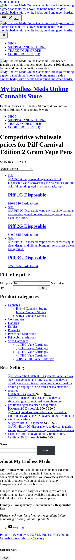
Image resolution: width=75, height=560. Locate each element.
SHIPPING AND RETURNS (27, 47)
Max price (57, 283)
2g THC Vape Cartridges (32, 348)
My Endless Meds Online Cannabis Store (34, 92)
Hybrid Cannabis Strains (31, 308)
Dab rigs (13, 323)
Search (4, 444)
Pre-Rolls (14, 330)
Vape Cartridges (18, 341)
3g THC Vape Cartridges (32, 352)
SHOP (12, 43)
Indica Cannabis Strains (31, 312)
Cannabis (14, 305)
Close (5, 557)
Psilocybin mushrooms (22, 337)
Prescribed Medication (22, 333)
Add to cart (31, 203)
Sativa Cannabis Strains (31, 315)
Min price (6, 283)
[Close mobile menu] (4, 35)
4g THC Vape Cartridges (32, 355)
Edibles (12, 326)
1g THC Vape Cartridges (32, 344)
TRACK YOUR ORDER (24, 50)
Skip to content (9, 1)
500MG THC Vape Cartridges (35, 359)
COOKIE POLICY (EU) (24, 54)
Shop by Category (32, 538)
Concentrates (16, 319)
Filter (42, 287)
